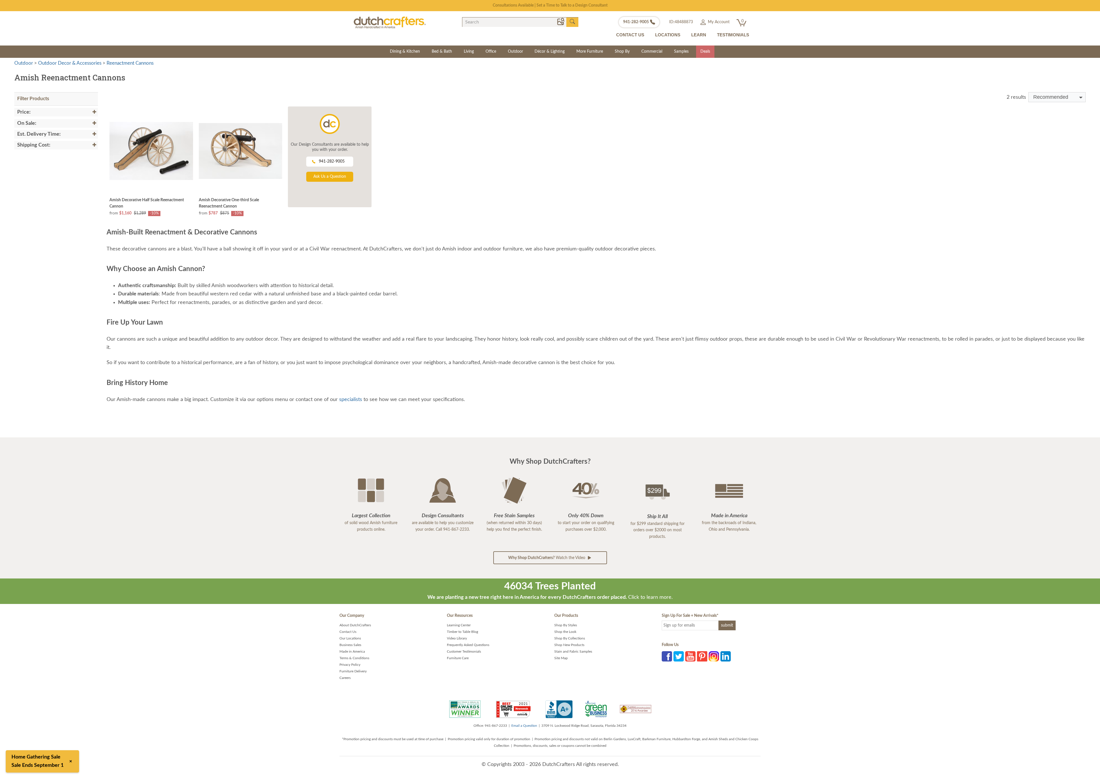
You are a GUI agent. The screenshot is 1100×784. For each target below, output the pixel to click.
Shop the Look (565, 631)
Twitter (678, 656)
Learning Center (459, 625)
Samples (681, 52)
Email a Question (524, 725)
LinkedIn (725, 656)
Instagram (714, 656)
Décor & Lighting (550, 52)
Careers (345, 678)
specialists (350, 399)
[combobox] (1057, 97)
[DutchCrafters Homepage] (390, 22)
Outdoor (515, 52)
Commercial (651, 52)
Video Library (457, 638)
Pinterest (702, 656)
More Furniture (589, 52)
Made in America (352, 651)
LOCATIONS (667, 34)
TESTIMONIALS (733, 34)
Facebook (667, 656)
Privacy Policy (349, 664)
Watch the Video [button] (547, 558)
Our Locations (350, 638)
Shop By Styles (565, 625)
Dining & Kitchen (405, 52)
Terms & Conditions (354, 658)
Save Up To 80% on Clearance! (550, 5)
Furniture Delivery (353, 671)
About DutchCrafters (355, 625)
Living (469, 52)
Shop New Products (569, 645)
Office (491, 52)
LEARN (698, 34)
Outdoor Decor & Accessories (69, 63)
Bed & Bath (442, 52)
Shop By (622, 52)
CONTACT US (630, 34)
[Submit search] (572, 22)
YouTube (690, 656)
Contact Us (347, 631)
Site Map (561, 658)
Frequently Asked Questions (468, 645)
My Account (718, 22)
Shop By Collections (569, 638)
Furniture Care (458, 658)
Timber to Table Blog (462, 631)
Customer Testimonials (464, 651)
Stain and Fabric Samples (573, 651)
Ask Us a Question (329, 177)
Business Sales (350, 645)
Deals (705, 52)
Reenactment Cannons (130, 63)
